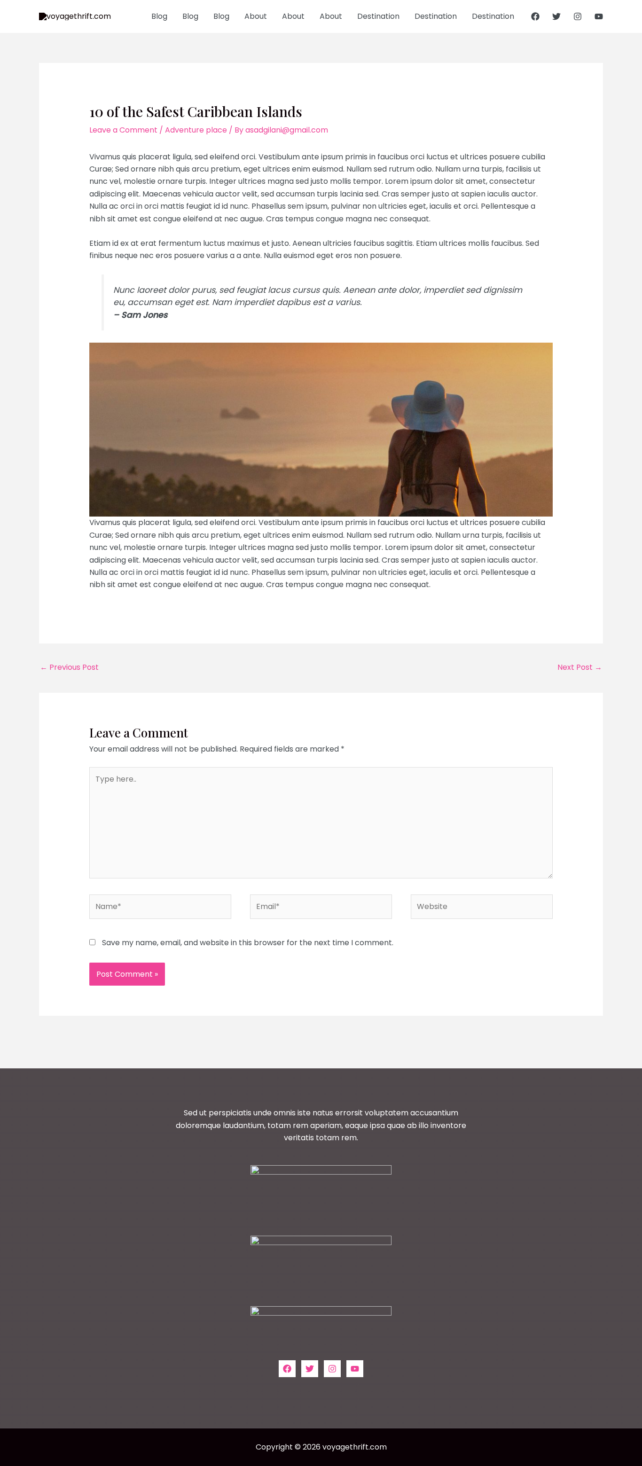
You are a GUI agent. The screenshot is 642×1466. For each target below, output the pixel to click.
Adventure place (196, 130)
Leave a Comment (123, 130)
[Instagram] (577, 16)
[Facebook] (535, 16)
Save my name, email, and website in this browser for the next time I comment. (247, 942)
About (255, 16)
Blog (159, 16)
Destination (378, 16)
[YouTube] (599, 16)
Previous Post (69, 667)
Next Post (579, 667)
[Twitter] (556, 16)
